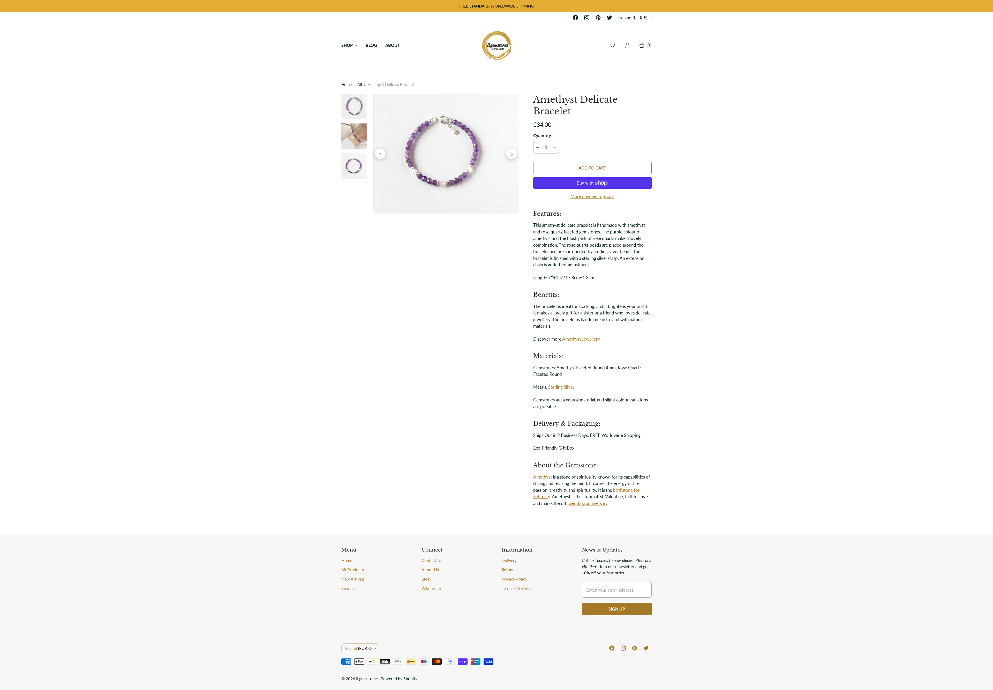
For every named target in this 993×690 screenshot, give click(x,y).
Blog (371, 45)
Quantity (542, 135)
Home (346, 84)
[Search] (613, 45)
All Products (352, 569)
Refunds (509, 569)
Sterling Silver (561, 387)
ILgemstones (367, 678)
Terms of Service (516, 588)
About (392, 45)
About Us (430, 569)
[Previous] (380, 154)
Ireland (633, 17)
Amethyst (542, 477)
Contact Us (432, 560)
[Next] (511, 154)
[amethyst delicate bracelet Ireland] (446, 154)
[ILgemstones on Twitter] (609, 17)
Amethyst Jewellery (581, 339)
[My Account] (627, 45)
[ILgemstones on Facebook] (575, 17)
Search (347, 588)
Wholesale (431, 588)
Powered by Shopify (399, 678)
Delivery (509, 560)
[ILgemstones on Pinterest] (598, 17)
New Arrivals (353, 578)
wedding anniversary (587, 503)
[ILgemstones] (496, 45)
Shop (347, 45)
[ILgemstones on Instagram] (586, 17)
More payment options (592, 196)
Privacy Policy (514, 578)
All (359, 84)
